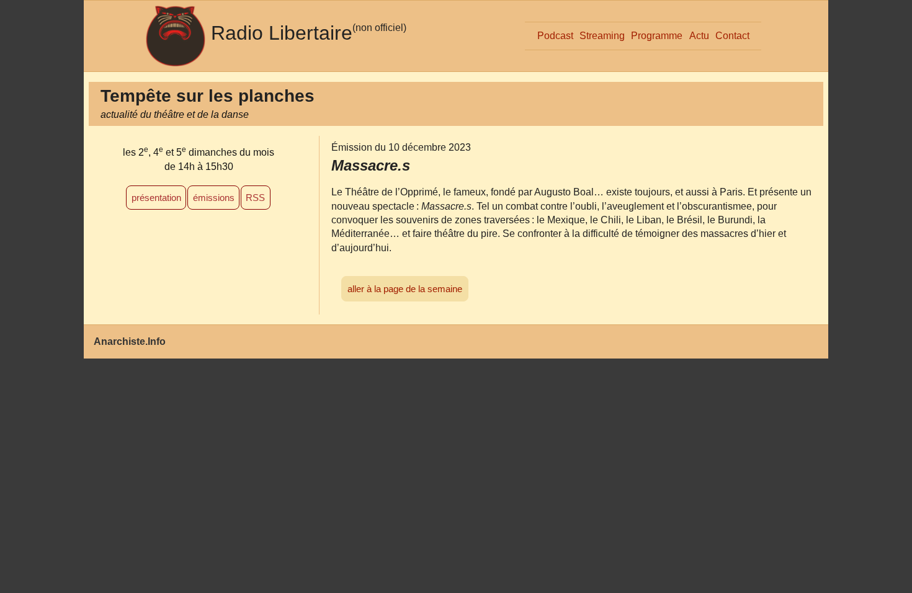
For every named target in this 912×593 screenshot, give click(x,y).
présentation (156, 197)
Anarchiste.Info (130, 341)
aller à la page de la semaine (404, 288)
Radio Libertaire (281, 33)
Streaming (602, 35)
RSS (255, 197)
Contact (732, 35)
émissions (214, 197)
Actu (699, 35)
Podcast (555, 35)
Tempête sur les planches (208, 95)
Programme (656, 35)
